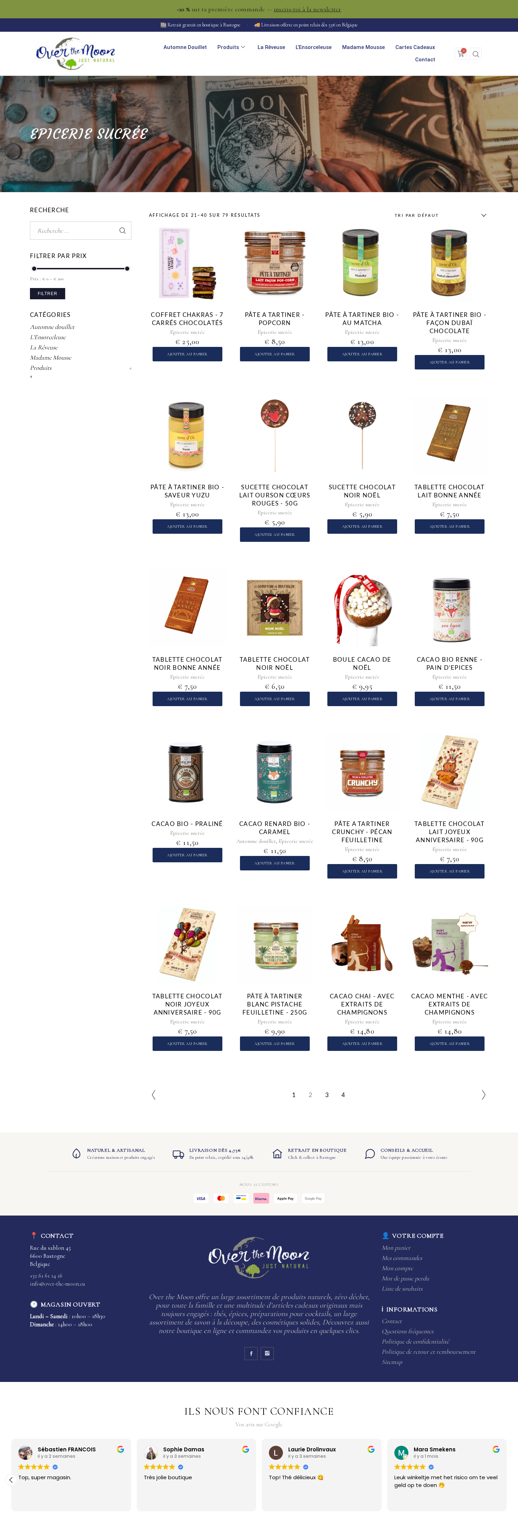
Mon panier (396, 1247)
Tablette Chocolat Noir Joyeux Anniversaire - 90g (187, 1004)
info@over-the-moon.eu (57, 1283)
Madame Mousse (363, 47)
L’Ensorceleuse (314, 47)
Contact (425, 59)
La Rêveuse (271, 47)
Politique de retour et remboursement (428, 1351)
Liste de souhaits (402, 1288)
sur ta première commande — (259, 9)
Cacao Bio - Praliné (187, 824)
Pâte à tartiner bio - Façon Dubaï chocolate (450, 323)
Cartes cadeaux (415, 47)
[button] (476, 54)
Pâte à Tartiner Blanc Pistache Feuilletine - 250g (274, 1004)
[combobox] (438, 215)
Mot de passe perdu (405, 1278)
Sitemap (392, 1362)
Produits (228, 47)
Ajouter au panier (187, 354)
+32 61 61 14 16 (46, 1275)
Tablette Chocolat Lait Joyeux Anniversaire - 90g (449, 832)
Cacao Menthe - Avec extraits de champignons (449, 1004)
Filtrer (47, 293)
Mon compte (397, 1268)
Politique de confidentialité (415, 1341)
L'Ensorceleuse (48, 337)
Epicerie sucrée (187, 332)
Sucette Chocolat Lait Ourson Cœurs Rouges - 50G (274, 495)
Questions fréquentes (407, 1331)
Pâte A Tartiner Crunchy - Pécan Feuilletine (362, 832)
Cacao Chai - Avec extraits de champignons (362, 1004)
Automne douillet (185, 47)
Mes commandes (402, 1258)
